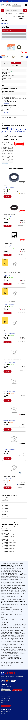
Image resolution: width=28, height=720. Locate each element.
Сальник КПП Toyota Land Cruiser (10, 550)
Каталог (3, 702)
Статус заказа (5, 705)
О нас (2, 704)
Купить (16, 62)
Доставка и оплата (5, 696)
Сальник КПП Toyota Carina (8, 545)
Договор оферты (5, 700)
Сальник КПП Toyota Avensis (9, 542)
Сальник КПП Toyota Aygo (8, 544)
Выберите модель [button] (7, 33)
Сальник (5, 185)
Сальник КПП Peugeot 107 (8, 534)
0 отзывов (11, 23)
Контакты (19, 1)
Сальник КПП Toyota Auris (8, 541)
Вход (25, 1)
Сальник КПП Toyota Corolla (8, 548)
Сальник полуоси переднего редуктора (13, 272)
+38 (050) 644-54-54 (6, 688)
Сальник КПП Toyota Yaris (8, 551)
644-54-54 (6, 4)
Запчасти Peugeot (6, 533)
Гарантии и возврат (5, 698)
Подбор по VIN (17, 690)
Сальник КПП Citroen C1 (7, 530)
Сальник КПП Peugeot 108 (8, 536)
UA (15, 1)
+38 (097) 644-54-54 (6, 686)
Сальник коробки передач (10, 214)
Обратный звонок (16, 5)
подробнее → (6, 103)
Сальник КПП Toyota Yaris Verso (9, 553)
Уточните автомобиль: (5, 27)
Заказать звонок (5, 690)
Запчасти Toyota (5, 539)
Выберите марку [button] (7, 30)
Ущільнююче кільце (8, 243)
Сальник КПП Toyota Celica (8, 547)
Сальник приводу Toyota (9, 476)
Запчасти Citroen (6, 528)
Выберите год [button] (6, 37)
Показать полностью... (7, 163)
